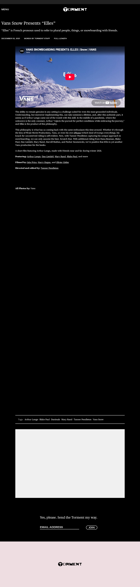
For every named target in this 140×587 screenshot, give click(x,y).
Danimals (55, 419)
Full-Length (60, 38)
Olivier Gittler (62, 162)
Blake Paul (72, 156)
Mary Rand (60, 156)
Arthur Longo (34, 156)
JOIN (92, 527)
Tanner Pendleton (50, 168)
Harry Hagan (44, 162)
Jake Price (32, 162)
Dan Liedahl (48, 156)
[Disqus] (70, 463)
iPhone (77, 132)
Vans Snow (98, 419)
